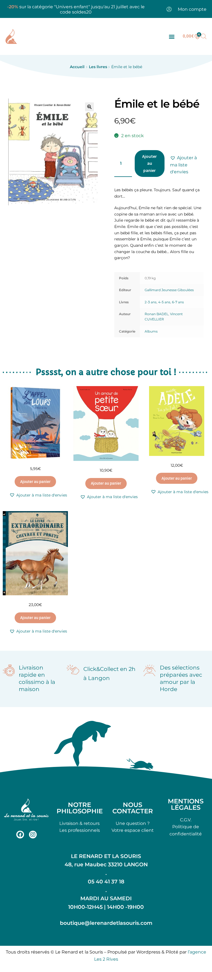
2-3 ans (151, 302)
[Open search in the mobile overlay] (203, 36)
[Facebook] (20, 834)
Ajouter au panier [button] (35, 481)
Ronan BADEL (156, 314)
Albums (151, 331)
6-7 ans (178, 302)
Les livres (98, 66)
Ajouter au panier (149, 163)
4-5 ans (164, 302)
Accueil (77, 66)
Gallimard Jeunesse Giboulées (169, 290)
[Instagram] (33, 834)
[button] (171, 36)
